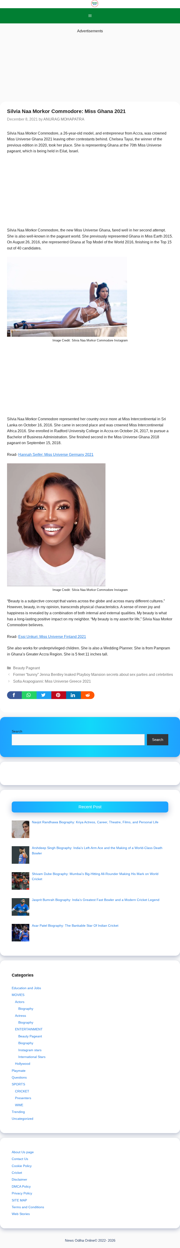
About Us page (23, 1152)
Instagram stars (29, 1050)
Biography (25, 1008)
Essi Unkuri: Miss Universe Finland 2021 (52, 637)
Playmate (19, 1070)
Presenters (23, 1098)
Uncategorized (22, 1118)
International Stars (31, 1057)
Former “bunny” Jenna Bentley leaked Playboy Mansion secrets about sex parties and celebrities (93, 675)
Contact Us (20, 1159)
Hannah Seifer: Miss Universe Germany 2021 (56, 455)
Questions (19, 1077)
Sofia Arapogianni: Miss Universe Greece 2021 (52, 681)
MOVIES (18, 995)
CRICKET (22, 1091)
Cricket (17, 1173)
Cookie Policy (22, 1166)
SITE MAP (19, 1200)
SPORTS (18, 1084)
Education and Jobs (26, 988)
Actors (19, 1002)
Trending (18, 1112)
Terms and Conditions (28, 1207)
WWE (19, 1105)
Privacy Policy (22, 1193)
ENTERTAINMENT (29, 1029)
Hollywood (22, 1063)
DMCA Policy (21, 1186)
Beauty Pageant (26, 668)
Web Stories (21, 1214)
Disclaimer (19, 1179)
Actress (20, 1015)
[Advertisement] (90, 67)
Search (17, 731)
